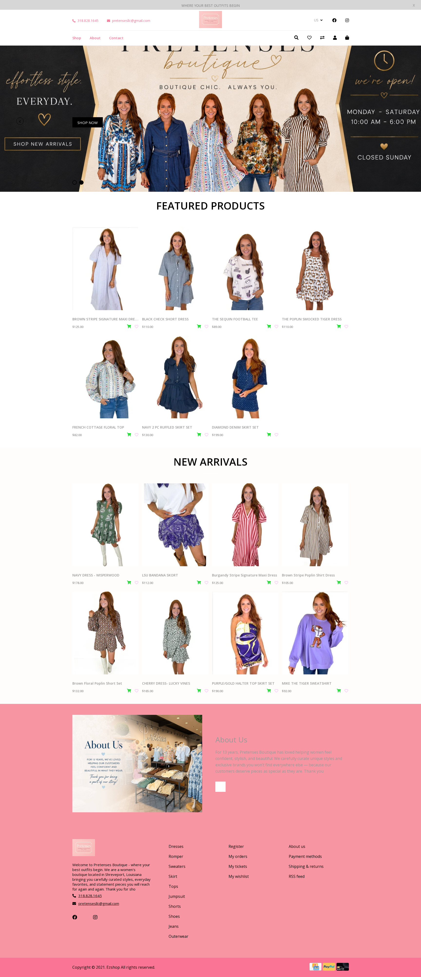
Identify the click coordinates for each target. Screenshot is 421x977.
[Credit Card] (316, 969)
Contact (116, 37)
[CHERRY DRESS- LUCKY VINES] (175, 633)
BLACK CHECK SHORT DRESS (165, 319)
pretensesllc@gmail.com (131, 20)
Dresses (176, 846)
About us (297, 846)
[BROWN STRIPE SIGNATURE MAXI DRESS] (105, 268)
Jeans (174, 926)
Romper (176, 856)
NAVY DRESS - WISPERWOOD (95, 575)
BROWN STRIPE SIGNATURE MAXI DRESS (105, 319)
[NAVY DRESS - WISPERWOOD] (105, 524)
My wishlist (239, 876)
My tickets (238, 866)
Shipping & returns (306, 866)
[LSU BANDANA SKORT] (175, 524)
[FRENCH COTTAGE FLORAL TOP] (105, 376)
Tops (173, 886)
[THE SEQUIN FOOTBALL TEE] (245, 268)
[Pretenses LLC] (210, 26)
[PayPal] (329, 969)
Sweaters (177, 866)
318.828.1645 (87, 20)
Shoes (174, 916)
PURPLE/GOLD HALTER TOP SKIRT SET (243, 683)
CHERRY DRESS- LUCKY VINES (166, 683)
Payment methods (305, 856)
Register (236, 846)
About (95, 37)
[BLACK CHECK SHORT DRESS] (175, 268)
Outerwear (178, 936)
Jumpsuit (177, 896)
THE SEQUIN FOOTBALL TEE (235, 319)
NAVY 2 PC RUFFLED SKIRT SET (167, 427)
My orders (238, 856)
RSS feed (297, 876)
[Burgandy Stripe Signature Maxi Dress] (245, 524)
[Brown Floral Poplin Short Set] (105, 633)
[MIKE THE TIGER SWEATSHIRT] (315, 633)
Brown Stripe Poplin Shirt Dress (308, 575)
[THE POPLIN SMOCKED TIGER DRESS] (315, 268)
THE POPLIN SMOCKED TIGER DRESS (312, 319)
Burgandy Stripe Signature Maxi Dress (244, 575)
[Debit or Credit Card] (342, 969)
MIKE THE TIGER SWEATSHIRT (307, 683)
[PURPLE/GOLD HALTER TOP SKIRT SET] (245, 633)
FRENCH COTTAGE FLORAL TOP (98, 427)
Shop (76, 37)
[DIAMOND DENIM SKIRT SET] (245, 376)
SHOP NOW (87, 122)
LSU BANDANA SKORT (160, 575)
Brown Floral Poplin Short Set (97, 683)
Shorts (175, 906)
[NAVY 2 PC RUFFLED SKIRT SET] (175, 376)
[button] (74, 182)
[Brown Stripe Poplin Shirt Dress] (315, 524)
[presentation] (20, 121)
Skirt (173, 876)
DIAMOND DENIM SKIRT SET (235, 427)
